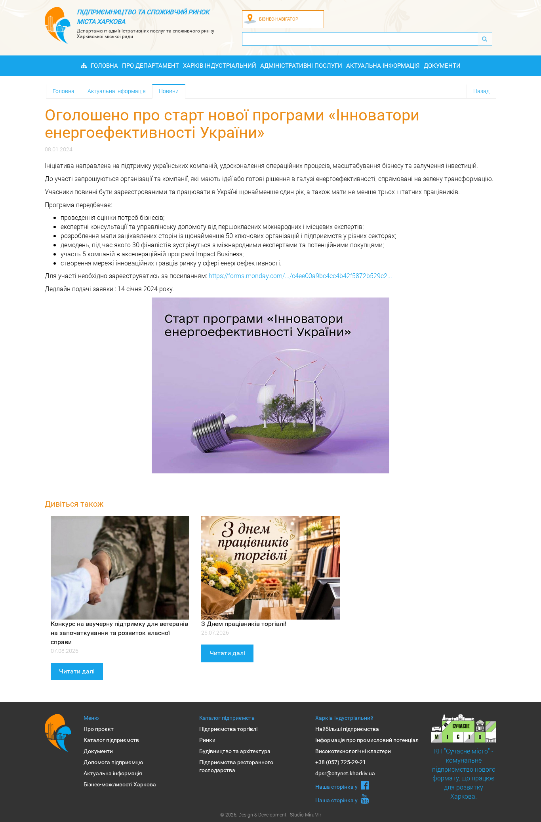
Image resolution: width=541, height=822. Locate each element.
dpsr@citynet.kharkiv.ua (345, 773)
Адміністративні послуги (301, 65)
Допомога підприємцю (113, 762)
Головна (104, 65)
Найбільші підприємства (347, 729)
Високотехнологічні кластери (353, 751)
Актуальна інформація (383, 65)
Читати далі (77, 671)
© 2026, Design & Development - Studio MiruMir (270, 814)
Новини (169, 91)
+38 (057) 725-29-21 (340, 762)
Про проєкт (99, 729)
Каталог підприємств (111, 740)
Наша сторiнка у (337, 787)
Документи (442, 65)
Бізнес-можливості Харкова (120, 784)
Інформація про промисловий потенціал (367, 740)
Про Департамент (150, 65)
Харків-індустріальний (219, 65)
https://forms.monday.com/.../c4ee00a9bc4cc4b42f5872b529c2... (300, 275)
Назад (481, 91)
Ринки (207, 740)
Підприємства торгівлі (228, 729)
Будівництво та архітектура (234, 751)
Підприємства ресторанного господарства (236, 766)
